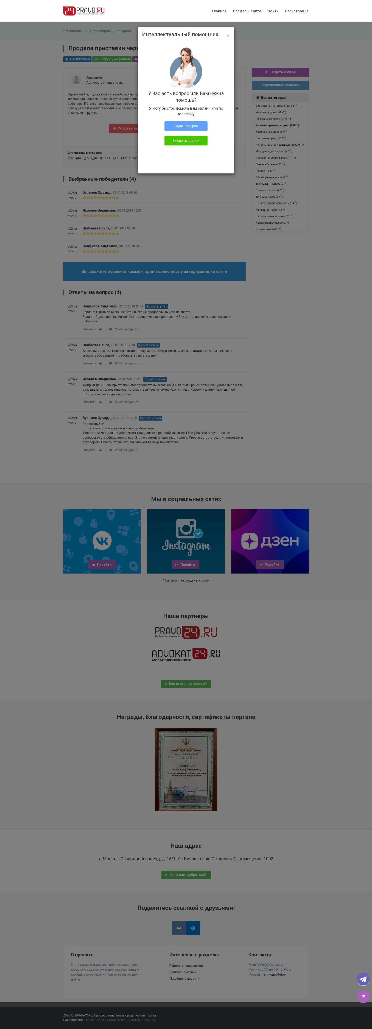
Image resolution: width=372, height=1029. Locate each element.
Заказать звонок (186, 141)
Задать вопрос (186, 126)
